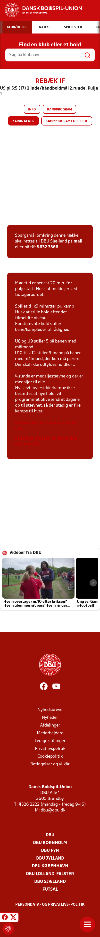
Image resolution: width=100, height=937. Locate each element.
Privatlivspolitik (50, 749)
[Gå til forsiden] (41, 10)
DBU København (50, 866)
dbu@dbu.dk (53, 810)
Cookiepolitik (50, 756)
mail (78, 241)
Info (32, 109)
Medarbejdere (50, 733)
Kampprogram (59, 109)
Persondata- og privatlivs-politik (50, 904)
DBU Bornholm (50, 843)
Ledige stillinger (50, 741)
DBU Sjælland (50, 882)
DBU (50, 835)
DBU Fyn (50, 851)
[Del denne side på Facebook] (5, 918)
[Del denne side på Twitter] (13, 918)
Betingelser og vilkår (50, 764)
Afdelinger (50, 725)
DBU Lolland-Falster (50, 874)
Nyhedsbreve (50, 710)
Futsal (50, 889)
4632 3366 (47, 247)
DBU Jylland (50, 858)
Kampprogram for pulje (67, 121)
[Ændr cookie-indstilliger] (8, 929)
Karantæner (23, 121)
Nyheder (50, 718)
